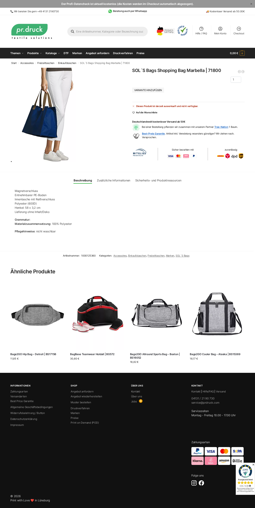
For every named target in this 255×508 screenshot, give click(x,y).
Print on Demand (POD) (85, 422)
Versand (221, 391)
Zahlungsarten (19, 391)
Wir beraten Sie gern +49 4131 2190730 (36, 11)
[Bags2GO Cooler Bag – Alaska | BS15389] (217, 315)
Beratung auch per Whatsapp (130, 10)
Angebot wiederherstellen (86, 396)
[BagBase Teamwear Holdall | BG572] (97, 315)
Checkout (238, 33)
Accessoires (27, 63)
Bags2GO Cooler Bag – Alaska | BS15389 (215, 354)
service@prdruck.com (205, 402)
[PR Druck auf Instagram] (194, 483)
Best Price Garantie (22, 401)
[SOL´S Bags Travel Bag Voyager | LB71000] (239, 71)
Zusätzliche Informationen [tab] (113, 180)
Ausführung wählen (97, 365)
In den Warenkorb (37, 365)
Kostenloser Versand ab (223, 11)
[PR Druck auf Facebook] (201, 483)
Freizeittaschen (45, 63)
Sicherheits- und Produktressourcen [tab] (158, 180)
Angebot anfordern (82, 391)
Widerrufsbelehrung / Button (27, 413)
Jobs (134, 401)
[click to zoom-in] (68, 115)
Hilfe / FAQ (201, 33)
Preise (75, 418)
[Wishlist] (59, 285)
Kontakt (135, 391)
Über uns (136, 396)
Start (14, 63)
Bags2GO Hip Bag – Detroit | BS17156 (33, 354)
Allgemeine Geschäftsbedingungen (31, 407)
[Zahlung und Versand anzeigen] (218, 456)
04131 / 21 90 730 (203, 398)
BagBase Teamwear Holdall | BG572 (92, 354)
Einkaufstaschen (67, 63)
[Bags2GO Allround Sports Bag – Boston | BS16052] (157, 315)
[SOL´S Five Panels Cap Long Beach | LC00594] (243, 71)
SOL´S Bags (182, 255)
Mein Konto (220, 33)
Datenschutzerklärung (23, 419)
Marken (170, 255)
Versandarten (18, 396)
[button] (237, 53)
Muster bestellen (81, 402)
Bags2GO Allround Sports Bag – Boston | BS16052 (155, 356)
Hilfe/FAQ (208, 391)
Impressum (17, 425)
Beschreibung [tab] (83, 180)
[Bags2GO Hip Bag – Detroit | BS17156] (37, 315)
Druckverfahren (80, 408)
